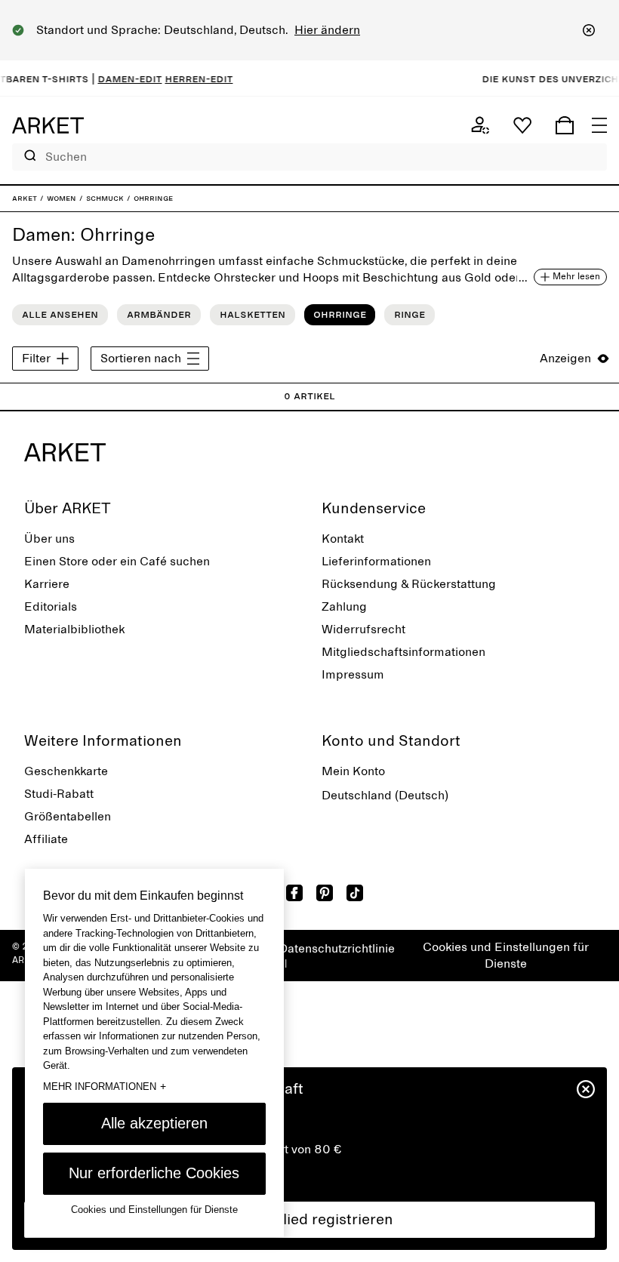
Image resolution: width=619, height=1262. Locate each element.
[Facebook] (294, 893)
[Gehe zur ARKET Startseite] (48, 125)
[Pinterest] (325, 893)
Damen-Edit (120, 78)
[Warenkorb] (565, 125)
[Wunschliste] (522, 125)
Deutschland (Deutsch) (385, 796)
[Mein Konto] (480, 125)
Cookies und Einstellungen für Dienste (506, 955)
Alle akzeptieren (154, 1123)
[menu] (599, 125)
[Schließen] (589, 30)
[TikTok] (355, 893)
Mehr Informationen (104, 1086)
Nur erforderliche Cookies (154, 1173)
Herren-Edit (189, 78)
